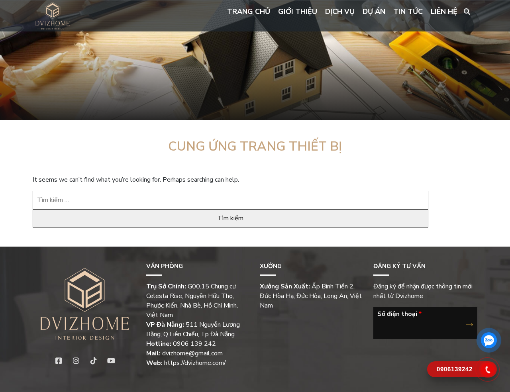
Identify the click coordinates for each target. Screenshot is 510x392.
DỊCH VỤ (340, 11)
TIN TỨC (408, 11)
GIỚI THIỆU (297, 11)
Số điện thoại (399, 314)
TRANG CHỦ (248, 11)
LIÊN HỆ (444, 11)
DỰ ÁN (374, 11)
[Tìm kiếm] (467, 12)
